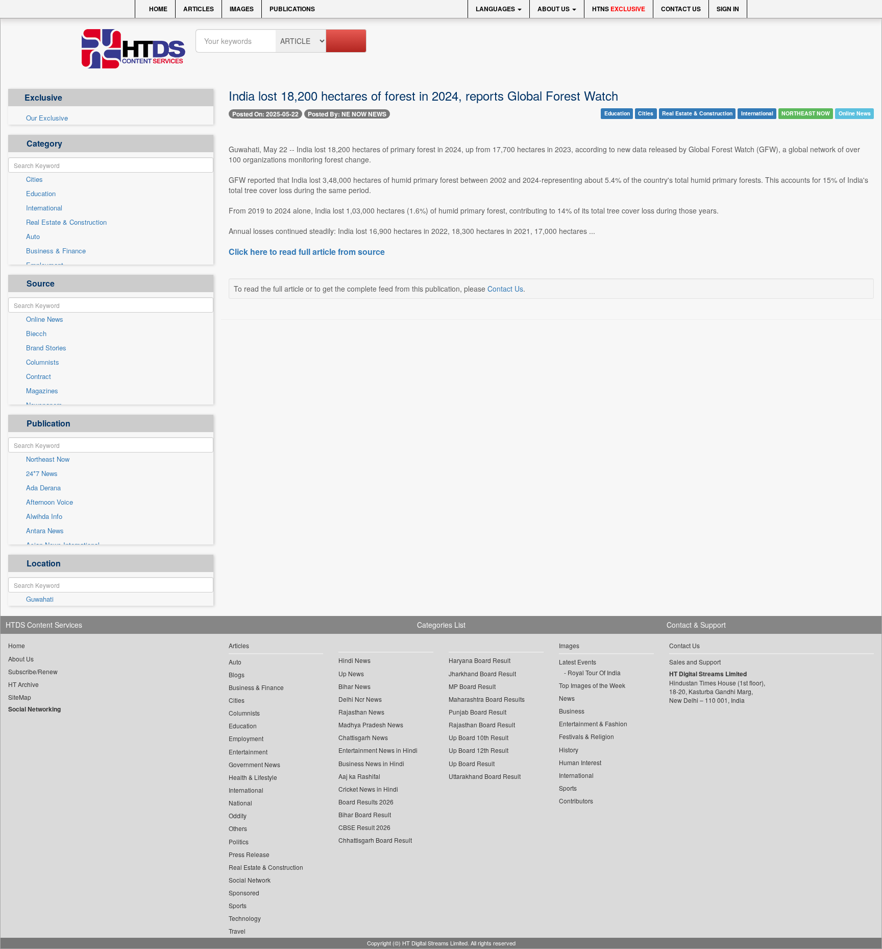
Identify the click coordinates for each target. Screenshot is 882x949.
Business (571, 710)
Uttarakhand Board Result (485, 776)
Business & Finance (56, 250)
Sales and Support (695, 661)
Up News (351, 673)
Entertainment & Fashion (593, 723)
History (568, 749)
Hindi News (354, 660)
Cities (34, 179)
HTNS (618, 8)
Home (157, 8)
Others (238, 828)
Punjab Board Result (477, 711)
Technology (245, 918)
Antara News (45, 530)
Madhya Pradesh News (370, 724)
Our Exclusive (47, 118)
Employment (246, 738)
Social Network (250, 879)
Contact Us (681, 8)
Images (242, 8)
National (240, 802)
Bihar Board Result (364, 814)
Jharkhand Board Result (482, 673)
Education (41, 193)
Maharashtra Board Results (487, 699)
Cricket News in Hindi (368, 789)
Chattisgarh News (363, 737)
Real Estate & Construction (66, 222)
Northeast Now (47, 459)
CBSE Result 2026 (364, 827)
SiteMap (19, 697)
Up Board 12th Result (478, 750)
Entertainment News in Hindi (378, 750)
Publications (292, 8)
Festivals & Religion (586, 736)
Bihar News (354, 686)
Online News (44, 319)
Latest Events (577, 661)
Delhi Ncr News (360, 699)
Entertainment (248, 751)
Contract (38, 376)
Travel (237, 931)
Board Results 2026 (366, 801)
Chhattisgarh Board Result (375, 840)
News (567, 698)
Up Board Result (472, 763)
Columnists (42, 362)
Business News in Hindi (371, 763)
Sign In (728, 8)
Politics (239, 841)
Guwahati (40, 599)
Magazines (42, 390)
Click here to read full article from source (307, 251)
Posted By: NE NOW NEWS (347, 113)
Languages (496, 8)
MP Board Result (472, 686)
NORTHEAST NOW (805, 113)
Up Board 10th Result (478, 737)
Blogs (236, 674)
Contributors (576, 800)
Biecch (36, 333)
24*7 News (42, 473)
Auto (33, 236)
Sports (238, 905)
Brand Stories (46, 347)
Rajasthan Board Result (482, 724)
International (44, 207)
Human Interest (580, 762)
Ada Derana (43, 487)
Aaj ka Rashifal (359, 776)
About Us (554, 8)
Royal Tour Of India (594, 672)
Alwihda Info (44, 516)
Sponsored (244, 892)
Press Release (249, 854)
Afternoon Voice (49, 502)
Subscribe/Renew (33, 671)
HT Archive (23, 684)
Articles (198, 8)
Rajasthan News (361, 711)
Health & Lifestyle (253, 777)
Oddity (238, 815)
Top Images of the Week (592, 685)
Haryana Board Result (479, 660)
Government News (254, 764)
